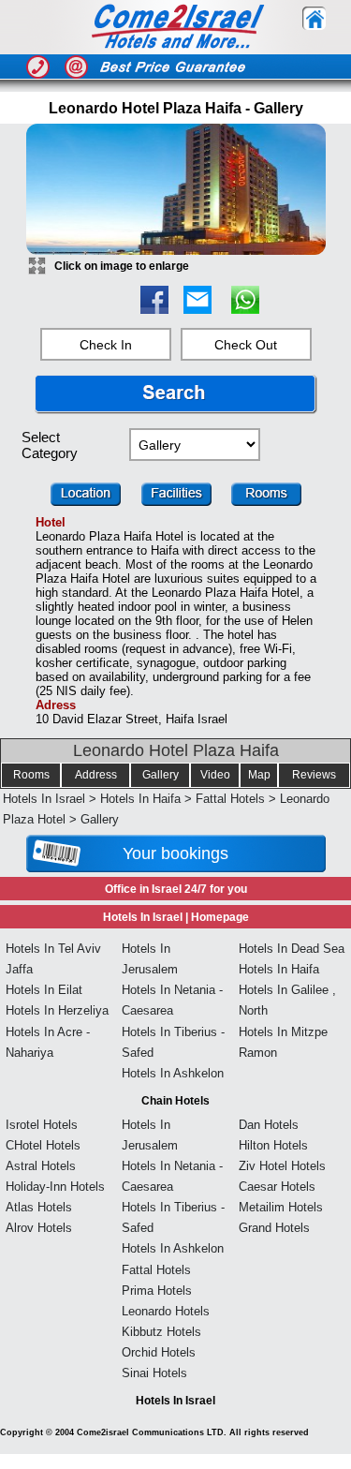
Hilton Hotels (273, 1145)
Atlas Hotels (39, 1207)
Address (96, 774)
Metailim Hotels (281, 1207)
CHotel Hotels (43, 1145)
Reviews (314, 774)
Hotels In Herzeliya (57, 1010)
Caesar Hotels (277, 1187)
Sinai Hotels (154, 1373)
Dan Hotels (269, 1125)
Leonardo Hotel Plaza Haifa (176, 750)
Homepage (220, 917)
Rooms (31, 774)
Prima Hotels (157, 1291)
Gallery (160, 774)
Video (215, 774)
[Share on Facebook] (154, 309)
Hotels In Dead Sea (291, 949)
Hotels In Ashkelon (173, 1073)
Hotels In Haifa (140, 799)
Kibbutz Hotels (161, 1332)
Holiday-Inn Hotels (55, 1187)
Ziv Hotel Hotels (282, 1166)
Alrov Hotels (39, 1228)
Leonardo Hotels (166, 1311)
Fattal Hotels (230, 799)
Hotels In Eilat (44, 990)
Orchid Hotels (159, 1352)
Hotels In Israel (44, 799)
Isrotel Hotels (42, 1125)
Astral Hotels (41, 1166)
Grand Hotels (274, 1228)
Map (259, 774)
